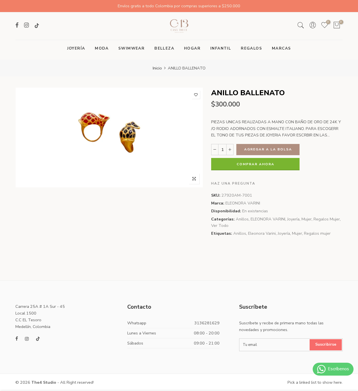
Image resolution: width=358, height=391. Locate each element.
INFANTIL (220, 48)
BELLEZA (164, 48)
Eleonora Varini (262, 233)
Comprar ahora (255, 164)
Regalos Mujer (327, 219)
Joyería (293, 219)
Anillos (242, 219)
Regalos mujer (317, 233)
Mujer (307, 219)
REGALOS (251, 48)
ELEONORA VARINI (242, 203)
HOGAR (192, 48)
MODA (102, 48)
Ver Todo (220, 225)
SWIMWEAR (131, 48)
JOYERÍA (76, 48)
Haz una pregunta (233, 183)
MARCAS (281, 48)
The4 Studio (43, 382)
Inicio (157, 68)
